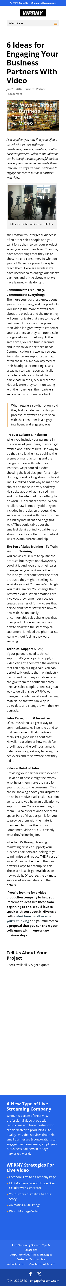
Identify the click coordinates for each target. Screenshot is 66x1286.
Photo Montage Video (24, 1211)
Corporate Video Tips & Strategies (31, 1254)
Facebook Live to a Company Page (32, 1177)
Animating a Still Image (25, 1205)
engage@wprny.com (44, 1281)
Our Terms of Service (42, 1264)
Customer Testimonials (30, 1259)
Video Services (16, 1264)
